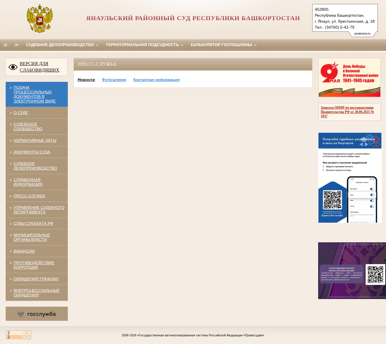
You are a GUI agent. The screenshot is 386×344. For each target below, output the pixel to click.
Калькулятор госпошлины (222, 44)
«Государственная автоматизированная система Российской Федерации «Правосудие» (200, 335)
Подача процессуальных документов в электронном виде (35, 94)
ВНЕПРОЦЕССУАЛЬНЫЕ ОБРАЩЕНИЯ (37, 292)
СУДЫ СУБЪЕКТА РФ (33, 223)
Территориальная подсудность (143, 44)
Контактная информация (156, 79)
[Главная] (5, 44)
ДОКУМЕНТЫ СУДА (32, 152)
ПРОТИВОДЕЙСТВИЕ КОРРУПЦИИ (34, 265)
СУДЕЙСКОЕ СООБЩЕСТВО (28, 126)
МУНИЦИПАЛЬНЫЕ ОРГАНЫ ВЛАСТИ (32, 237)
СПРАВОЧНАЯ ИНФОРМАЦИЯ (28, 182)
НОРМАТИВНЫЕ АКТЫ (35, 140)
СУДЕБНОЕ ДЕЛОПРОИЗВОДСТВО (35, 165)
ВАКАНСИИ (24, 251)
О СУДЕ (21, 112)
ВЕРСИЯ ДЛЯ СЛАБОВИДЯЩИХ (39, 66)
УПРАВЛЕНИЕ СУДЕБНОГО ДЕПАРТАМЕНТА (39, 209)
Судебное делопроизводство (60, 44)
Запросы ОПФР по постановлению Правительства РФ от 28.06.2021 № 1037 (347, 112)
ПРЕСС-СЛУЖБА (29, 196)
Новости (86, 79)
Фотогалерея (114, 79)
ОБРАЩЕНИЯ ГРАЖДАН (36, 279)
